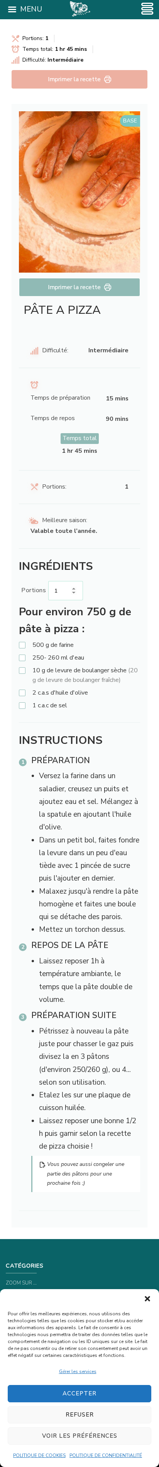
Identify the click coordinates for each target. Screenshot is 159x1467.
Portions (33, 590)
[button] (147, 1299)
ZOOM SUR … (21, 1283)
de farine (53, 645)
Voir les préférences (79, 1436)
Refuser (80, 1414)
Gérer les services (77, 1371)
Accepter (79, 1393)
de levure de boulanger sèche (85, 675)
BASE (130, 120)
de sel (49, 705)
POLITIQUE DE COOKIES (39, 1455)
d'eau (58, 657)
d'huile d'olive (60, 692)
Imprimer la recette (74, 79)
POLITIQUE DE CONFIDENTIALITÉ (105, 1455)
